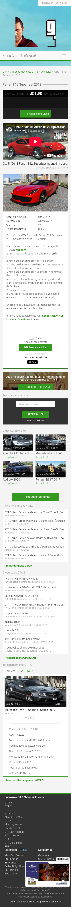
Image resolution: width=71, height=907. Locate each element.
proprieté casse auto (16, 613)
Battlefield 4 (11, 869)
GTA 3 (8, 839)
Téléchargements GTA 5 (25, 71)
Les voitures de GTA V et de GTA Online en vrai (30, 587)
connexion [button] (62, 2)
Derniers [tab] (10, 671)
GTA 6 (8, 806)
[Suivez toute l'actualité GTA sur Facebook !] (41, 10)
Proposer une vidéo (38, 113)
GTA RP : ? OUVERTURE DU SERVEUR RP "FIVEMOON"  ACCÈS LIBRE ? (35, 604)
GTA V (6, 71)
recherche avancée (35, 420)
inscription (48, 2)
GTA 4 (8, 820)
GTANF (9, 802)
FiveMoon (9, 608)
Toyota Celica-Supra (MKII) (24, 767)
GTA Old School (13, 842)
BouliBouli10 (11, 642)
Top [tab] (21, 671)
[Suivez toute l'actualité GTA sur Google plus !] (54, 10)
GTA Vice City (12, 835)
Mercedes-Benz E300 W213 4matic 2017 (32, 756)
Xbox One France (14, 855)
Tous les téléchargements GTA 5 (24, 780)
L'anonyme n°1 (12, 616)
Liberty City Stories (15, 828)
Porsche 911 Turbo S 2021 (20, 453)
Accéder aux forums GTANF (21, 657)
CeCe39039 (10, 599)
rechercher (35, 414)
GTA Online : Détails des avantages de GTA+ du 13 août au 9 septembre (35, 538)
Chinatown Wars (14, 817)
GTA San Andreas (14, 831)
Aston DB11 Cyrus (19, 773)
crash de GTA (12, 630)
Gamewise (44, 855)
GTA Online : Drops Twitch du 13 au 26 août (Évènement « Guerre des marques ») (35, 520)
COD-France (11, 858)
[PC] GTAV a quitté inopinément (22, 639)
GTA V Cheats (46, 858)
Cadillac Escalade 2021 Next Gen (27, 745)
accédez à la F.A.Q (38, 387)
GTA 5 (8, 809)
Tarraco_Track (11, 582)
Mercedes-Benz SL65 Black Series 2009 (30, 710)
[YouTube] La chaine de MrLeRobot (24, 647)
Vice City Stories (14, 824)
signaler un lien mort (35, 354)
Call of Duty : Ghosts (16, 866)
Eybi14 (8, 590)
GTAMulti (10, 813)
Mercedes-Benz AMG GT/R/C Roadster (31, 740)
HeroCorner (11, 873)
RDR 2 (8, 846)
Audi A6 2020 (11, 479)
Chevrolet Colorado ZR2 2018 (25, 751)
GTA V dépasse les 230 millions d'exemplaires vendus (34, 546)
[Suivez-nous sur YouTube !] (60, 10)
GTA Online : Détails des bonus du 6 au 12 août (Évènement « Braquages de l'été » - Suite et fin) (35, 555)
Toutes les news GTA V (19, 565)
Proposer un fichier (37, 497)
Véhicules (46, 71)
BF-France (10, 862)
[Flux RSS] (67, 10)
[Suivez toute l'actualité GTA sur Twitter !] (47, 10)
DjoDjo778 (10, 651)
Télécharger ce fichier (35, 347)
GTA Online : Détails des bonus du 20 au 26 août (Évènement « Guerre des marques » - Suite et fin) (35, 512)
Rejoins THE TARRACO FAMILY (22, 578)
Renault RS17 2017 (48, 479)
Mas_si (8, 625)
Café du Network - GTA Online (21, 595)
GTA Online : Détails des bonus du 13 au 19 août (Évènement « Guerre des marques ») (35, 529)
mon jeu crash (12, 621)
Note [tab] (30, 671)
